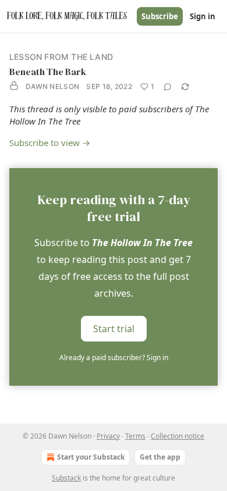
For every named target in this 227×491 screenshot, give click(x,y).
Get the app (160, 457)
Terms (135, 436)
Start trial (113, 328)
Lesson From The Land (61, 57)
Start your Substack (91, 457)
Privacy (108, 436)
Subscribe (159, 16)
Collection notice (177, 436)
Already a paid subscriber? (113, 357)
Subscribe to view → (49, 142)
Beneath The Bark (47, 71)
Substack (66, 478)
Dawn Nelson (52, 86)
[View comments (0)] (167, 87)
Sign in (202, 16)
